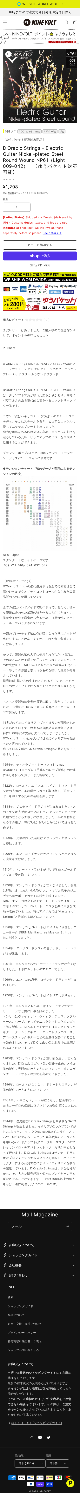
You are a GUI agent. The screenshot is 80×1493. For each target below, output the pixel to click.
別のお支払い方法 (40, 265)
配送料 (11, 193)
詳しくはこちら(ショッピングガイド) (36, 1423)
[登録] (67, 1226)
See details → (52, 233)
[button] (5, 22)
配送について (16, 1314)
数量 (5, 199)
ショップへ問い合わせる (23, 1350)
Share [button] (11, 348)
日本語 (53, 1463)
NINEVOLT (45, 1491)
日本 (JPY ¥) (26, 1463)
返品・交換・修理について (25, 1323)
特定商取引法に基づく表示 (25, 1341)
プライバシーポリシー (22, 1332)
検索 (10, 1297)
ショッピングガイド (20, 1306)
